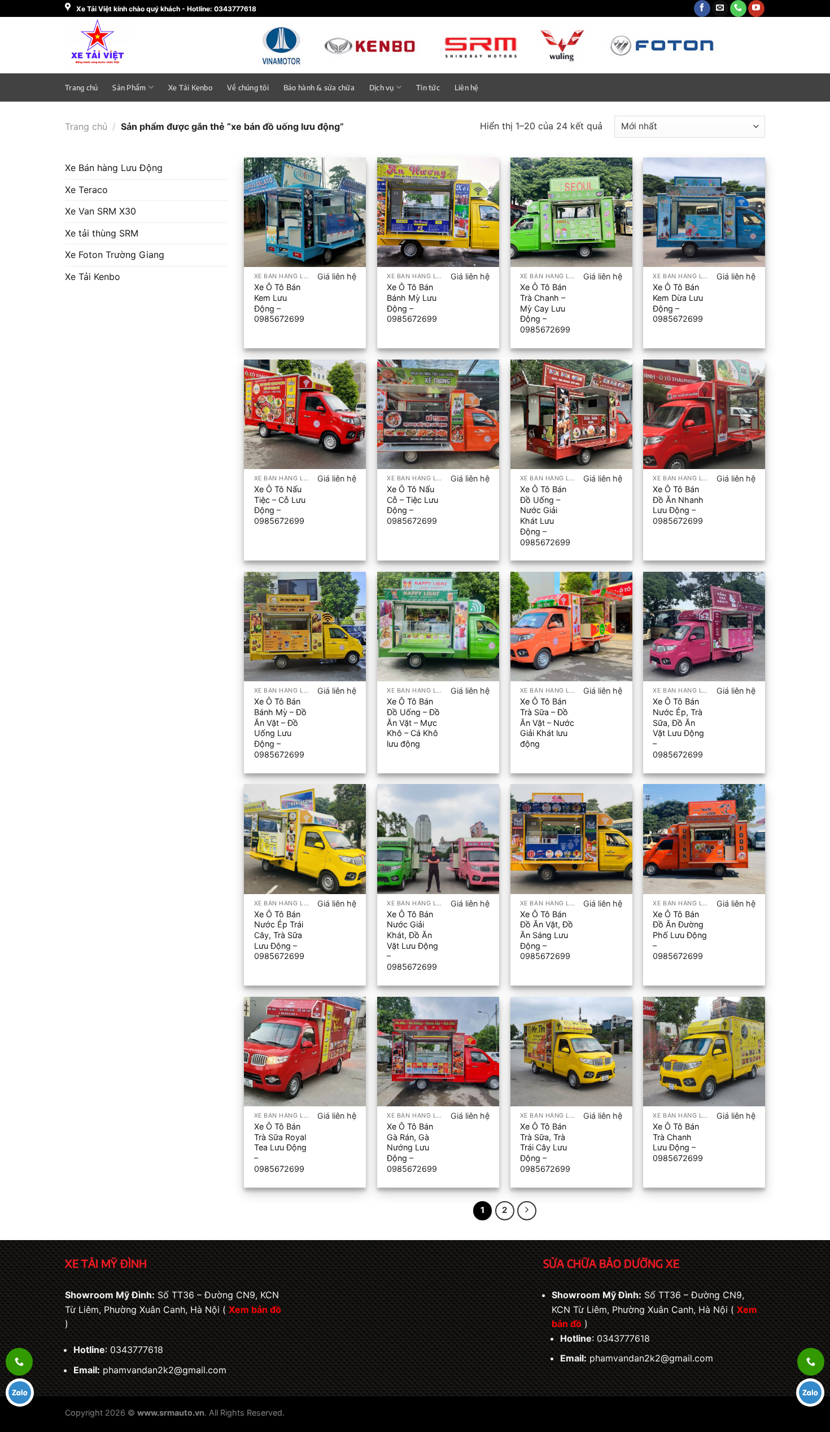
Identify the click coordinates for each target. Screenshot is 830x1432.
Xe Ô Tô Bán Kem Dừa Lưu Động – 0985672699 (678, 302)
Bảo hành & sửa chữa (319, 87)
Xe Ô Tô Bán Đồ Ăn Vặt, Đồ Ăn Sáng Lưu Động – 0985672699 (546, 935)
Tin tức (428, 87)
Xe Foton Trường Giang (114, 254)
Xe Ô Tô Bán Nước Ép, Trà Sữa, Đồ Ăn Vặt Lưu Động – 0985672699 (678, 728)
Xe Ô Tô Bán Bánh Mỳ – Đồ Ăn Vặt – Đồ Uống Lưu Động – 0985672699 (280, 728)
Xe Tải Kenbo (190, 87)
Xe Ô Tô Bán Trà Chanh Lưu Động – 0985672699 (678, 1142)
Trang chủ (81, 87)
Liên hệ (467, 87)
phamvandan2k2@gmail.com (164, 1370)
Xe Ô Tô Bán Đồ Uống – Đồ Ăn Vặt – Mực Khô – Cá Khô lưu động (413, 722)
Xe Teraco (86, 189)
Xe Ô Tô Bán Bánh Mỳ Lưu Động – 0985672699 (412, 302)
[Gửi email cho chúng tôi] (720, 8)
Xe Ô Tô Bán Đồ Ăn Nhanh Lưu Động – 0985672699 (678, 504)
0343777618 (136, 1349)
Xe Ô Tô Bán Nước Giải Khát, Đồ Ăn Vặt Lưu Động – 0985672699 (412, 940)
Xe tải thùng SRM (101, 233)
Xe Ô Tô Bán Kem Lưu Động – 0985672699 (279, 302)
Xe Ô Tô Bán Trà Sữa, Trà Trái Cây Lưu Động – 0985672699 (545, 1147)
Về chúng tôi (248, 87)
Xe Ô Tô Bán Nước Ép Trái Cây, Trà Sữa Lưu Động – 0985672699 (279, 935)
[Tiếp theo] (526, 1210)
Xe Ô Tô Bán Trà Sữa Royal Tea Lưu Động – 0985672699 (280, 1147)
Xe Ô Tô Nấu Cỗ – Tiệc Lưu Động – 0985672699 (412, 504)
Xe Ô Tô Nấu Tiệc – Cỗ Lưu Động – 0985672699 (279, 504)
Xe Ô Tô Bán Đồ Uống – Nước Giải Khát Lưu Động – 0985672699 (545, 515)
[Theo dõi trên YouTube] (756, 8)
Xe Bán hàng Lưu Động (114, 167)
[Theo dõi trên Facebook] (702, 8)
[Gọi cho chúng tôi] (738, 8)
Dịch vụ (381, 87)
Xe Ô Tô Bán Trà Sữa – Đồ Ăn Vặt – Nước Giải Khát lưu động (547, 722)
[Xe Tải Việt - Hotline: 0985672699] (126, 45)
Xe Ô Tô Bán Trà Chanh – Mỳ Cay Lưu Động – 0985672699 (545, 308)
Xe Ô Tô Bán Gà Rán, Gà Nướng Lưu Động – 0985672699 (412, 1147)
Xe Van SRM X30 (100, 211)
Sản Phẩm (129, 87)
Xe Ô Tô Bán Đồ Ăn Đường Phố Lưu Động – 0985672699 (680, 935)
